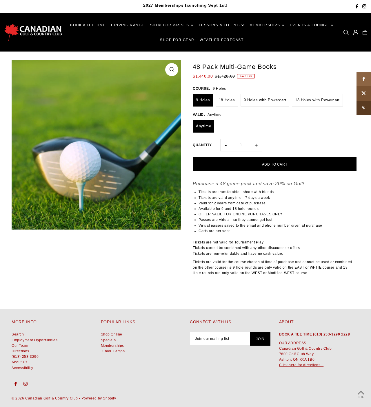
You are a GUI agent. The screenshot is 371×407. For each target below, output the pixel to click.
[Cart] (365, 32)
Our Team (20, 346)
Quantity (202, 145)
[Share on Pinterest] (364, 108)
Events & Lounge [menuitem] (309, 25)
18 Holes (227, 100)
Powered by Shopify (98, 398)
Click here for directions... (301, 365)
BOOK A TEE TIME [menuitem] (88, 25)
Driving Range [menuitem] (128, 25)
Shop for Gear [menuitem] (177, 40)
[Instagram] (364, 7)
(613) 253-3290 (25, 357)
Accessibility (22, 368)
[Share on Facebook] (364, 79)
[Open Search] (346, 32)
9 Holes (203, 100)
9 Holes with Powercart (265, 100)
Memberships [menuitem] (265, 25)
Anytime (203, 126)
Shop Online (112, 334)
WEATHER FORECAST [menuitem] (221, 40)
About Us (20, 362)
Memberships (112, 346)
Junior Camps (113, 351)
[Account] (355, 32)
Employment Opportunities (34, 340)
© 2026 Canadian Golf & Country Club (45, 398)
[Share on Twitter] (364, 93)
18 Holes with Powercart (317, 100)
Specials (108, 340)
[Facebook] (357, 7)
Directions (20, 351)
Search (18, 334)
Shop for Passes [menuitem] (169, 25)
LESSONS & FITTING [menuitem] (219, 25)
